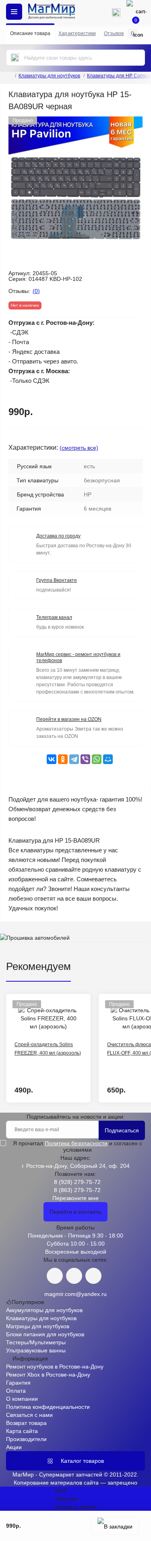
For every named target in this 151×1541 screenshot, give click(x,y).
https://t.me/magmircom (74, 1276)
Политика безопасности (76, 1143)
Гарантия (18, 1382)
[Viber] (85, 759)
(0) (36, 291)
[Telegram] (74, 759)
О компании (22, 1399)
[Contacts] (116, 11)
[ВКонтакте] (51, 759)
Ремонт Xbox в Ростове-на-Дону (48, 1374)
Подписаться (122, 1130)
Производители (26, 1439)
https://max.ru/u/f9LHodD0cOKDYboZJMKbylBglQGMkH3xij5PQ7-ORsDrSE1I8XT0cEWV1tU (93, 1276)
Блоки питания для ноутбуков (45, 1334)
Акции (14, 1447)
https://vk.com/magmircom (55, 1276)
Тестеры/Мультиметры (36, 1342)
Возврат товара (26, 1423)
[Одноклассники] (63, 759)
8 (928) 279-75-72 (77, 1182)
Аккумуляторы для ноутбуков (44, 1310)
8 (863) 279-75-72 (77, 1190)
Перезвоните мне (75, 1198)
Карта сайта (22, 1431)
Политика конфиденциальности (48, 1407)
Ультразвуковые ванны (36, 1350)
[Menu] (14, 12)
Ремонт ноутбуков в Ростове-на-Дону (54, 1366)
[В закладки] (115, 1526)
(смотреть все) (79, 447)
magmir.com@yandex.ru (75, 1294)
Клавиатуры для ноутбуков (49, 76)
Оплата (16, 1390)
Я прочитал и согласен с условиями (77, 1146)
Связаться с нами (29, 1415)
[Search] (15, 58)
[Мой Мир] (108, 759)
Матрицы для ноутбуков (37, 1326)
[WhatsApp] (96, 759)
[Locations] (92, 11)
